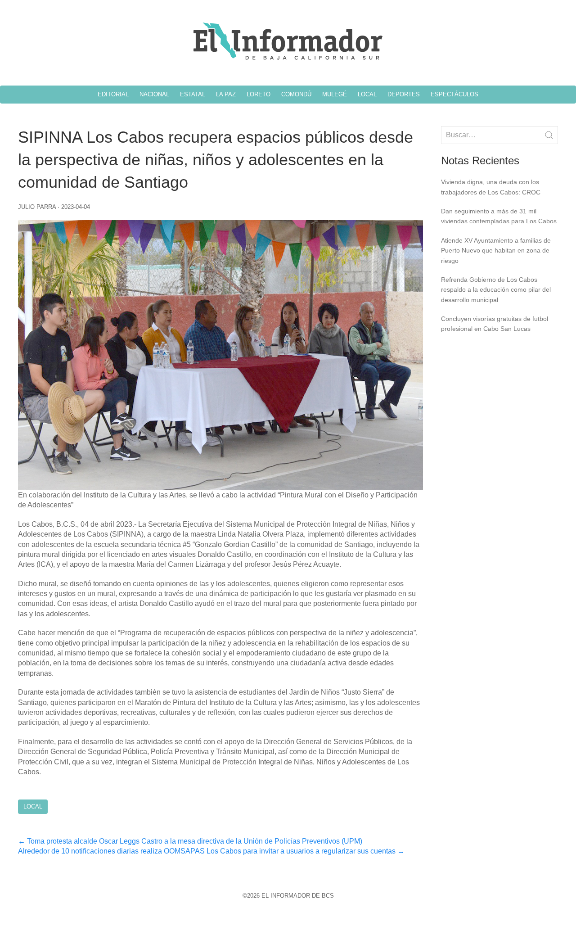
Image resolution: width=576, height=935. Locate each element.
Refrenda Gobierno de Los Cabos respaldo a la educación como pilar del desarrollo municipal (496, 289)
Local (32, 806)
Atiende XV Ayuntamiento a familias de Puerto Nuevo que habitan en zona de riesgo (496, 250)
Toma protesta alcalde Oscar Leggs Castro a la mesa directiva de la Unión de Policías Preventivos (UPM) (190, 841)
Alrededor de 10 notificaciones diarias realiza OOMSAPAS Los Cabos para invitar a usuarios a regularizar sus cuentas (211, 851)
